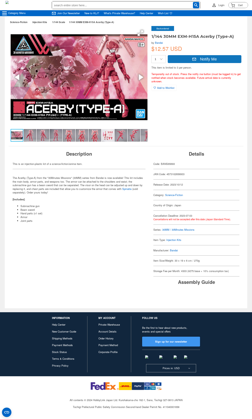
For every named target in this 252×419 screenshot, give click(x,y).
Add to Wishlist (165, 88)
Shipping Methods (62, 338)
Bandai (159, 43)
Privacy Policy (60, 365)
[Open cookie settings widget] (6, 412)
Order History (106, 338)
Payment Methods (62, 345)
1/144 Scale (58, 22)
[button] (140, 33)
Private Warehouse (109, 324)
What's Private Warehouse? (119, 13)
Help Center (146, 13)
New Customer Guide (64, 331)
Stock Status (59, 352)
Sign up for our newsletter (171, 341)
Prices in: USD (171, 368)
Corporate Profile (108, 352)
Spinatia (127, 189)
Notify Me (208, 59)
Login (221, 5)
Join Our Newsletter (68, 13)
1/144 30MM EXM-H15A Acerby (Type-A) (91, 22)
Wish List (163, 13)
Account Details (107, 331)
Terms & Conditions (63, 358)
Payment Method (108, 345)
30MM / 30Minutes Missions (178, 229)
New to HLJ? (91, 13)
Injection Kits (39, 22)
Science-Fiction (18, 22)
